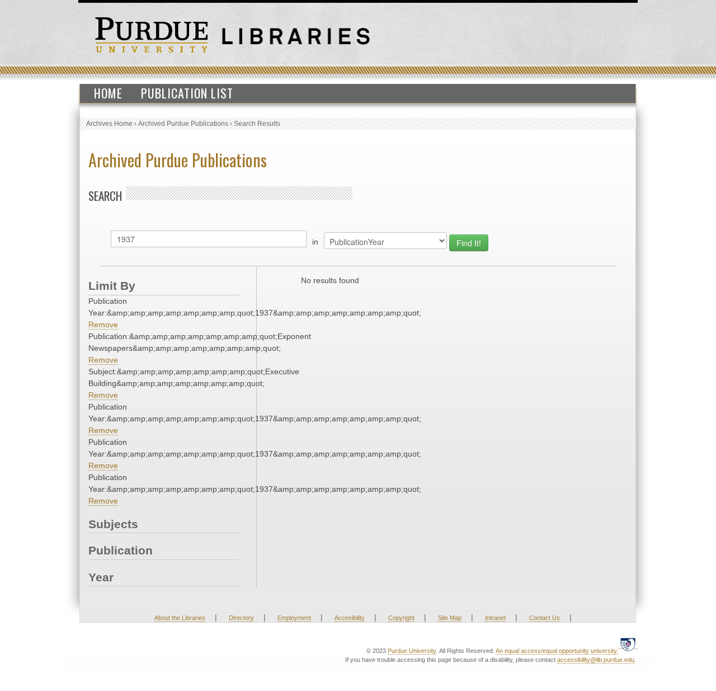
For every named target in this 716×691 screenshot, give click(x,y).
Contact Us (544, 617)
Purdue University (412, 650)
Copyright (401, 617)
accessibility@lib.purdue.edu (595, 659)
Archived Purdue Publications (183, 124)
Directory (241, 617)
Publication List (187, 93)
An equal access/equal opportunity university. (557, 650)
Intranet (495, 617)
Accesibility (350, 617)
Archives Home (109, 124)
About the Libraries (179, 617)
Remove (103, 324)
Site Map (449, 617)
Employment (294, 617)
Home (108, 93)
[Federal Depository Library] (628, 644)
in (315, 241)
